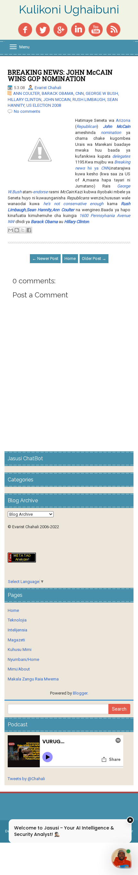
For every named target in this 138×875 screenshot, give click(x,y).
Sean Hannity (39, 209)
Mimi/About (19, 669)
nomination (111, 132)
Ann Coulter (63, 209)
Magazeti (16, 640)
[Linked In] (78, 29)
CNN (79, 93)
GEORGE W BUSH (102, 93)
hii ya (93, 168)
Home (70, 258)
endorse (40, 191)
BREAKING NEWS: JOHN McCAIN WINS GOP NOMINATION (60, 75)
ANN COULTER (26, 93)
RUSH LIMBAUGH (89, 99)
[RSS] (113, 29)
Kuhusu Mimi (19, 649)
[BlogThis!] (16, 230)
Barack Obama (44, 221)
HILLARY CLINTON (24, 99)
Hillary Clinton (76, 221)
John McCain (117, 126)
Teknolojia (17, 620)
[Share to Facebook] (29, 230)
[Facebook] (25, 29)
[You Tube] (95, 29)
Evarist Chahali (48, 87)
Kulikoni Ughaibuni (69, 9)
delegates (121, 156)
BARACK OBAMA (57, 93)
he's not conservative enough (73, 203)
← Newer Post (45, 258)
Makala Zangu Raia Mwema (33, 679)
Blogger (80, 693)
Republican (86, 126)
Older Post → (94, 258)
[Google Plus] (60, 29)
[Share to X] (23, 230)
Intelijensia (17, 630)
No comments (27, 111)
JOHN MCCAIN (57, 99)
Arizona (123, 120)
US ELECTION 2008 (43, 105)
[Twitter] (42, 29)
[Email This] (10, 230)
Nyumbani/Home (23, 659)
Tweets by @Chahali (26, 778)
